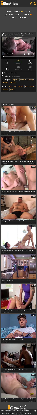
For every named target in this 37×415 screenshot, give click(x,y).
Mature (12, 82)
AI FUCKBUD (9, 15)
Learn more (28, 413)
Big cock (15, 80)
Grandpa (31, 80)
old (26, 86)
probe (12, 89)
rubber (32, 86)
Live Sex (9, 11)
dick (10, 86)
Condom (23, 80)
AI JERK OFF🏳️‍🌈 (18, 11)
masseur (5, 89)
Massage (5, 82)
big (15, 86)
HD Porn (28, 11)
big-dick (20, 86)
